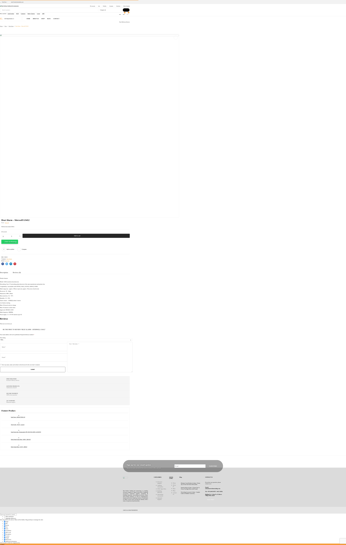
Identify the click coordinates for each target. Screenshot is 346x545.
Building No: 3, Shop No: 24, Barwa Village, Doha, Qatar (213, 495)
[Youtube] (173, 510)
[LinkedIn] (10, 264)
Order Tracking (126, 6)
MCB (17, 13)
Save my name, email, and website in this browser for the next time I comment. (21, 364)
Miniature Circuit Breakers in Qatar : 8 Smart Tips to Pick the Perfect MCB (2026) (190, 484)
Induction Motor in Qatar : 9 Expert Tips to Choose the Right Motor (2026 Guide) (190, 488)
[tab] (4, 273)
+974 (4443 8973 (211, 491)
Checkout (118, 6)
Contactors (23, 13)
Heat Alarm (11, 26)
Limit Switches (11, 13)
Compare (111, 6)
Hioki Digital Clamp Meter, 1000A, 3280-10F (21, 439)
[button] (128, 13)
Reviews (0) (17, 272)
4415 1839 (219, 491)
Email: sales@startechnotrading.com (212, 488)
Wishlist (104, 6)
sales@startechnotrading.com (17, 2)
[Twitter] (6, 264)
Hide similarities (9, 516)
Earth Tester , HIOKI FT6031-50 (18, 417)
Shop (6, 26)
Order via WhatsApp (11, 241)
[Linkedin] (183, 510)
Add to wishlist (10, 249)
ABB (43, 13)
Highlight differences (10, 518)
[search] (126, 10)
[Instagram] (178, 510)
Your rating (2, 337)
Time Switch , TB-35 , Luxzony (18, 424)
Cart (99, 6)
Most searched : (3, 13)
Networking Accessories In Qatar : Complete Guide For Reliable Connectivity (190, 493)
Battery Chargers (31, 13)
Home (1, 26)
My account (92, 6)
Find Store (4, 2)
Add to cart (77, 236)
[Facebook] (2, 264)
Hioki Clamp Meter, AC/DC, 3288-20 (19, 447)
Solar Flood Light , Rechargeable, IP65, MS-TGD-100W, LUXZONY (26, 432)
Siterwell (7, 222)
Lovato (38, 13)
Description (4, 272)
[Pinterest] (15, 264)
